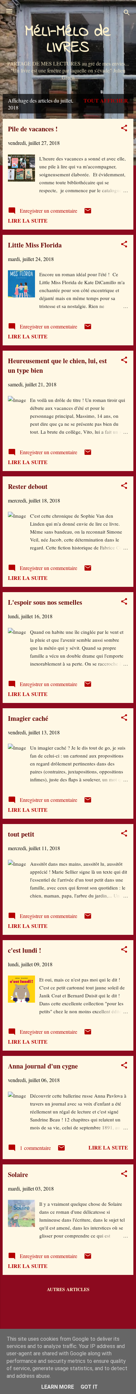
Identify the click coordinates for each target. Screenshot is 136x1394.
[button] (124, 129)
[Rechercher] (127, 13)
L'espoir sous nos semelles (45, 602)
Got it (89, 1387)
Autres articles (68, 1289)
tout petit (21, 834)
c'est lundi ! (24, 950)
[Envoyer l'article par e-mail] (88, 212)
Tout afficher (106, 100)
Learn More (57, 1387)
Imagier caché (28, 718)
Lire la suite (28, 220)
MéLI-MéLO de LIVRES (68, 39)
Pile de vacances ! (33, 129)
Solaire (18, 1174)
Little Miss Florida (35, 245)
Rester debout (28, 486)
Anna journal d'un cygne (43, 1066)
